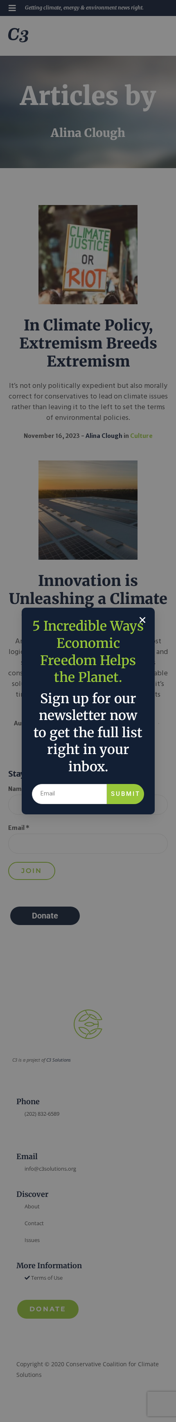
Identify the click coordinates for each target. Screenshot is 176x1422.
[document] (88, 711)
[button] (142, 620)
